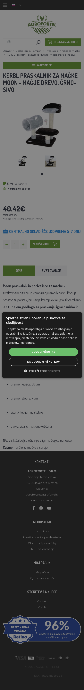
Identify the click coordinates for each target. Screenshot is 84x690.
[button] (42, 371)
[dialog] (42, 345)
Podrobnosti (28, 343)
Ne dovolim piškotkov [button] (43, 361)
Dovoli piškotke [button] (43, 351)
